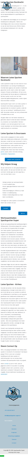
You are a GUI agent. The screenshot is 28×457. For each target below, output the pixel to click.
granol (2, 152)
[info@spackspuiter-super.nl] (5, 413)
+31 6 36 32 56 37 (10, 410)
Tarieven (14, 439)
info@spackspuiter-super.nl (12, 415)
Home (14, 425)
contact (7, 363)
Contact (14, 443)
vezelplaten (4, 154)
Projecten (14, 432)
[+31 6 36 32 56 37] (5, 408)
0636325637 (4, 374)
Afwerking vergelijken (14, 436)
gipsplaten (12, 154)
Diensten (14, 429)
